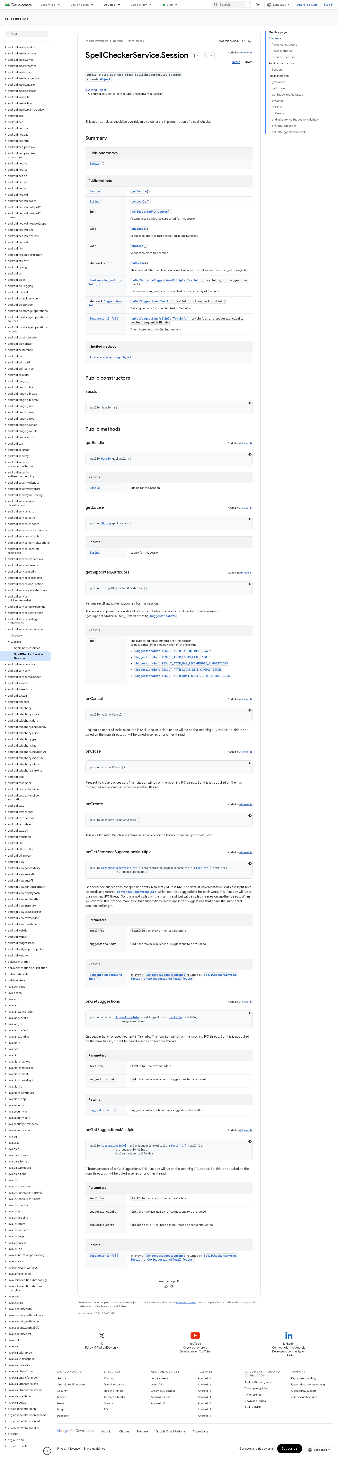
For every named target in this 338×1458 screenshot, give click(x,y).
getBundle (139, 191)
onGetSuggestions (144, 301)
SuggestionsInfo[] (104, 318)
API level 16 (246, 852)
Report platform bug (303, 1378)
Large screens (159, 1378)
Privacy (108, 1403)
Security (62, 1390)
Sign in (328, 4)
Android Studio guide (258, 1382)
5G (106, 1409)
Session (95, 163)
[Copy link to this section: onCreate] (107, 804)
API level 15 (246, 751)
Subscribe (290, 1449)
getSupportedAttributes (149, 211)
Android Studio (307, 4)
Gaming (109, 1378)
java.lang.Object (95, 90)
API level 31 (246, 572)
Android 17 (204, 1378)
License (75, 1448)
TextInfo (166, 301)
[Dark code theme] (250, 403)
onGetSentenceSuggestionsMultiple (158, 280)
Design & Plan (79, 4)
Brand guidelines (94, 1448)
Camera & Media (114, 1397)
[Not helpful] (250, 41)
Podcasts (62, 1415)
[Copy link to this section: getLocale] (108, 507)
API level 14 (246, 52)
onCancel (138, 229)
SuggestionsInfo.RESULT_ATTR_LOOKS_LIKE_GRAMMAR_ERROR (178, 669)
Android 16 (204, 1384)
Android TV (158, 1403)
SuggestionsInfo (163, 616)
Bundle (95, 191)
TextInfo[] (195, 280)
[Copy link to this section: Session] (103, 392)
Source (61, 1397)
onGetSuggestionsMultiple (151, 318)
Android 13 (204, 1403)
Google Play (139, 4)
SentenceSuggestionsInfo (136, 892)
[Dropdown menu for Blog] (178, 4)
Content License (186, 1302)
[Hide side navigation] (47, 1451)
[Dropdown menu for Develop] (120, 4)
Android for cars (161, 1397)
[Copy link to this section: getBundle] (108, 443)
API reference (16, 19)
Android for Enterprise (71, 1384)
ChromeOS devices (163, 1390)
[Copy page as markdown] (205, 55)
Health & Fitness (113, 1390)
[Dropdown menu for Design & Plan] (94, 4)
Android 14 (204, 1397)
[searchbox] (26, 34)
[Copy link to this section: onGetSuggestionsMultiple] (138, 1130)
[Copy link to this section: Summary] (111, 138)
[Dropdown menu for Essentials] (60, 4)
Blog (170, 4)
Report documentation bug (308, 1384)
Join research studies (304, 1397)
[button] (25, 47)
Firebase (142, 1431)
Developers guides (256, 1388)
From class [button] (110, 357)
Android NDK (253, 1407)
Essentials (48, 4)
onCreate (138, 263)
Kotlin (236, 62)
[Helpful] (244, 41)
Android (62, 1378)
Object (105, 79)
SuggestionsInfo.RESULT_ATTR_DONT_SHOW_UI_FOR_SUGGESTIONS (182, 676)
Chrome (124, 1431)
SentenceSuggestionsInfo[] (120, 868)
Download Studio (255, 1401)
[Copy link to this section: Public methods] (124, 429)
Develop (109, 4)
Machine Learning (115, 1384)
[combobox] (231, 4)
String (95, 201)
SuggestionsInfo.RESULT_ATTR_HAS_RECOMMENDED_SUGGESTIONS (181, 663)
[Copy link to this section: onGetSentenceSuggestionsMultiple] (155, 852)
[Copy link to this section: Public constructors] (134, 378)
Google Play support (303, 1390)
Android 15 (204, 1390)
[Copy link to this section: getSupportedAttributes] (133, 572)
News (60, 1403)
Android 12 (204, 1409)
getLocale (139, 201)
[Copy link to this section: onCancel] (107, 699)
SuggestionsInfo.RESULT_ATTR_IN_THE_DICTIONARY (173, 651)
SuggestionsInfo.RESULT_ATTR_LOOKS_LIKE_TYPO (171, 657)
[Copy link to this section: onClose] (105, 751)
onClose (137, 246)
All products (200, 1431)
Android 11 (204, 1415)
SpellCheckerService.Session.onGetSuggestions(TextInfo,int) (183, 976)
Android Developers (96, 41)
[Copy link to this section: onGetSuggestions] (124, 1001)
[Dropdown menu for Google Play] (152, 4)
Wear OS (156, 1384)
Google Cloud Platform (170, 1431)
